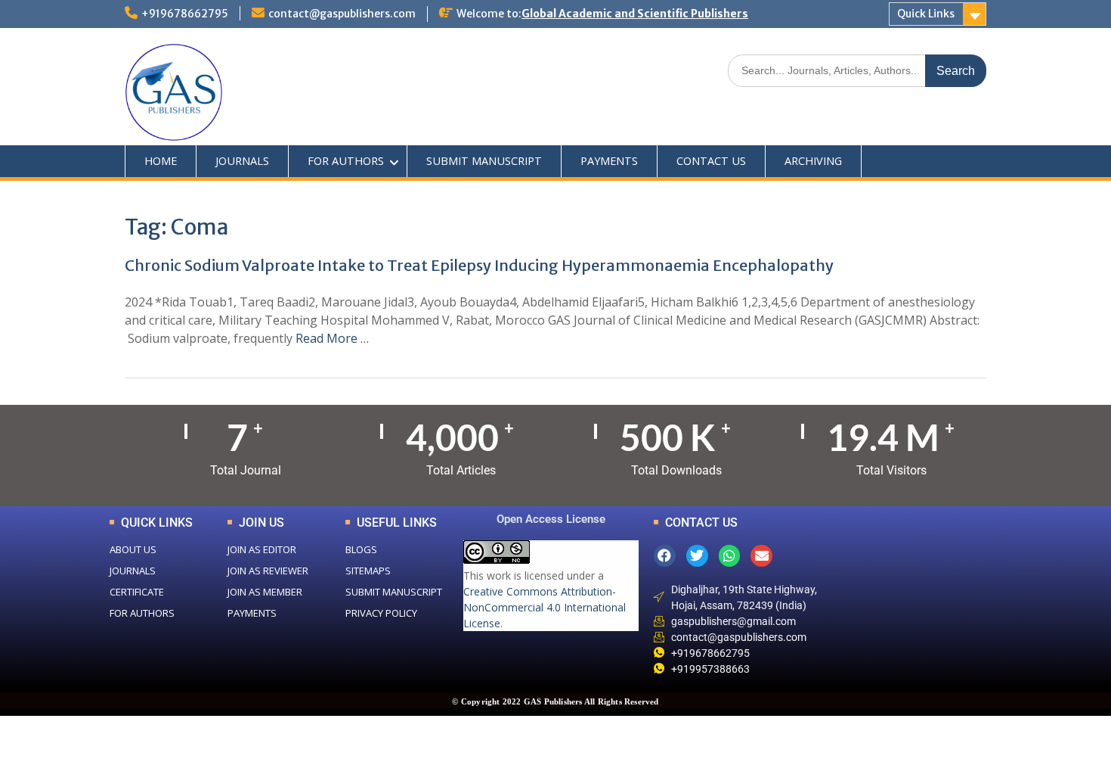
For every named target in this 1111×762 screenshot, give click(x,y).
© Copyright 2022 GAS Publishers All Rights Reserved (555, 701)
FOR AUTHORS (346, 161)
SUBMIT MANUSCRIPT (484, 161)
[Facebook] (665, 556)
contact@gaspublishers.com (342, 13)
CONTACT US (711, 161)
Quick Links (926, 13)
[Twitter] (697, 556)
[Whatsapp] (730, 556)
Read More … (332, 338)
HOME (160, 161)
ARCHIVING (813, 161)
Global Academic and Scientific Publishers (634, 13)
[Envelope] (761, 556)
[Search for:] (857, 70)
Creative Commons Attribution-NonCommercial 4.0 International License (544, 607)
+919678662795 (184, 13)
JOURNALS (242, 161)
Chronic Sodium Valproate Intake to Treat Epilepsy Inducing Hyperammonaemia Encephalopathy (479, 265)
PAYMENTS (609, 161)
